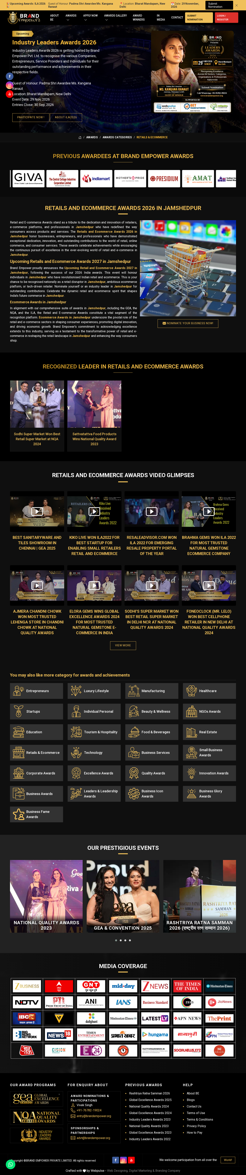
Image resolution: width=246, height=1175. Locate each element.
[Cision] (59, 1051)
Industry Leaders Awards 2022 (150, 1139)
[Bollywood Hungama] (155, 1034)
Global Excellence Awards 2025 (150, 1100)
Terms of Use (196, 1113)
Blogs (191, 1100)
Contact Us (194, 1106)
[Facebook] (115, 1160)
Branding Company (167, 1170)
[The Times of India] (187, 986)
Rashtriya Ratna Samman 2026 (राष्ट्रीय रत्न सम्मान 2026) (199, 925)
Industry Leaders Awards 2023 (150, 1119)
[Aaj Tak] (27, 1051)
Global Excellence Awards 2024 (150, 1113)
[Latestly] (155, 1018)
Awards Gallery (115, 15)
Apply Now (90, 15)
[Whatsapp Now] (10, 1164)
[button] (116, 940)
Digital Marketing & (142, 1170)
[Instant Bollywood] (123, 1051)
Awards (71, 15)
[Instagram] (123, 1160)
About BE (54, 17)
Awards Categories (117, 137)
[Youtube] (131, 1160)
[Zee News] (155, 986)
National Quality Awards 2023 (46, 925)
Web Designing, (117, 1170)
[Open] (67, 20)
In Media (161, 17)
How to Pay (194, 1132)
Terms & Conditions (200, 1119)
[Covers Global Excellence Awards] (219, 986)
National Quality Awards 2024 (149, 1106)
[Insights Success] (91, 1051)
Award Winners (139, 17)
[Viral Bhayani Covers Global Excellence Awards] (59, 1018)
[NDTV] (27, 1002)
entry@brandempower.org (94, 1116)
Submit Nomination (215, 5)
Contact (177, 17)
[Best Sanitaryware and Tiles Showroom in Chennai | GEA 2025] (37, 511)
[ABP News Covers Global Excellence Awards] (59, 986)
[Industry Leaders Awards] (36, 1135)
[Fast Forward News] (155, 1051)
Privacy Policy (196, 1126)
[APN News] (187, 1018)
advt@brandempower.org (93, 1138)
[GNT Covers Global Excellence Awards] (91, 986)
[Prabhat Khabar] (123, 1034)
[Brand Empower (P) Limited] (24, 17)
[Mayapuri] (187, 1034)
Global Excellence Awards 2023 (150, 1132)
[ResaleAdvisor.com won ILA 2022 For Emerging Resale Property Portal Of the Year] (152, 511)
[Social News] (187, 1051)
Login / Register (222, 17)
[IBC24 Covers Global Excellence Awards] (27, 1018)
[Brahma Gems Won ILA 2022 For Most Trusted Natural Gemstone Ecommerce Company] (209, 511)
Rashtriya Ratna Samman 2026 (149, 1093)
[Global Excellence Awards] (36, 1099)
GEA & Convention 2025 (123, 928)
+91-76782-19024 (89, 1110)
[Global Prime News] (219, 1034)
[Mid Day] (123, 986)
